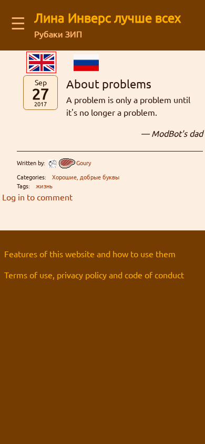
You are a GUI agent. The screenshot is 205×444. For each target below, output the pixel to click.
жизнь (44, 185)
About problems (108, 83)
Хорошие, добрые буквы (85, 177)
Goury (83, 162)
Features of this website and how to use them (90, 253)
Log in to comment (37, 196)
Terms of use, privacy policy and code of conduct (94, 274)
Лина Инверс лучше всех (107, 17)
